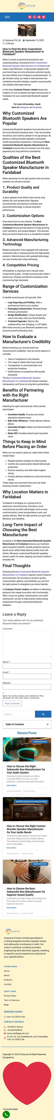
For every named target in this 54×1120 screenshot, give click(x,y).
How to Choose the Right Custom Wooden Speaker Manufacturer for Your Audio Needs (26, 829)
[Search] (43, 714)
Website (6, 683)
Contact (8, 984)
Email (6, 672)
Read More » (12, 785)
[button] (48, 724)
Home (6, 971)
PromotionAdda (10, 1109)
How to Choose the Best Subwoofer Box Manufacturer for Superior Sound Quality (26, 891)
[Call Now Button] (6, 1114)
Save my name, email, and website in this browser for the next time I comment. (23, 697)
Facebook (37, 107)
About (6, 975)
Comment (7, 629)
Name (6, 662)
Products (8, 980)
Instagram (25, 107)
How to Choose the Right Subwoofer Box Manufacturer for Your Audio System (26, 769)
